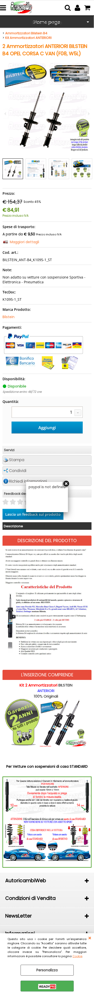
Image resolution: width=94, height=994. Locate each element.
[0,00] (87, 7)
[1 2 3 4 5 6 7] (47, 412)
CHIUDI (89, 938)
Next (88, 169)
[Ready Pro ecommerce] (47, 986)
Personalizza (47, 970)
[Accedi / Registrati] (78, 7)
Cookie (77, 956)
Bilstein (9, 316)
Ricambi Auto (47, 22)
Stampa (16, 459)
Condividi (17, 470)
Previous (6, 169)
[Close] (65, 483)
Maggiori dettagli (24, 241)
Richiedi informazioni (28, 481)
